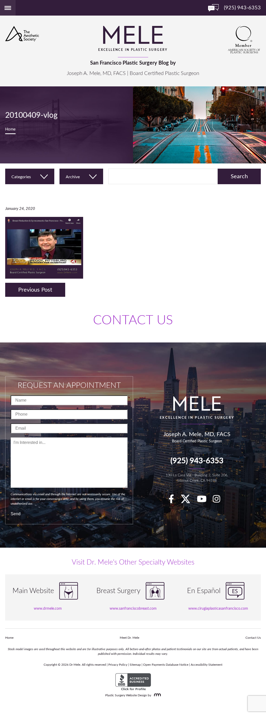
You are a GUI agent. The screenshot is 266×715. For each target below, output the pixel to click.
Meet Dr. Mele (129, 637)
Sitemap (135, 664)
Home (10, 129)
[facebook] (174, 501)
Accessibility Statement (206, 664)
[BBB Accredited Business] (133, 682)
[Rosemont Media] (156, 695)
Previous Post (35, 290)
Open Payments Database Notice (165, 664)
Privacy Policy (117, 664)
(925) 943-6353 (196, 461)
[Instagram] (219, 501)
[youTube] (204, 501)
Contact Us (253, 637)
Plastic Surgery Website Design (126, 695)
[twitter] (188, 501)
